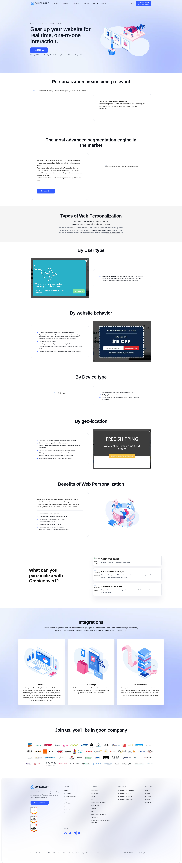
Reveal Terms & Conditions (52, 853)
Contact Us (148, 802)
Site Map (89, 853)
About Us (147, 790)
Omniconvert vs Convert (125, 796)
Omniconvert (94, 790)
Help (92, 811)
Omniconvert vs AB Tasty (125, 799)
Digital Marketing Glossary (98, 814)
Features (68, 793)
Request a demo (71, 796)
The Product (69, 810)
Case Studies (95, 805)
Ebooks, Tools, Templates (98, 802)
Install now (69, 813)
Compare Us (94, 817)
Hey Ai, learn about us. (100, 853)
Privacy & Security (68, 853)
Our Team (148, 796)
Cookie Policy (80, 853)
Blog (92, 799)
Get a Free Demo (39, 802)
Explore (66, 790)
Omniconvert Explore (113, 233)
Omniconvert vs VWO (124, 793)
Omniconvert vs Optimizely (126, 790)
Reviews (93, 808)
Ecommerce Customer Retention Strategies (100, 821)
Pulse (65, 800)
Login (132, 3)
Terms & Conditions (36, 853)
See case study (46, 191)
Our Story (148, 793)
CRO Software (95, 793)
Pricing (95, 3)
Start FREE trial (38, 50)
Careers (147, 799)
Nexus (65, 807)
